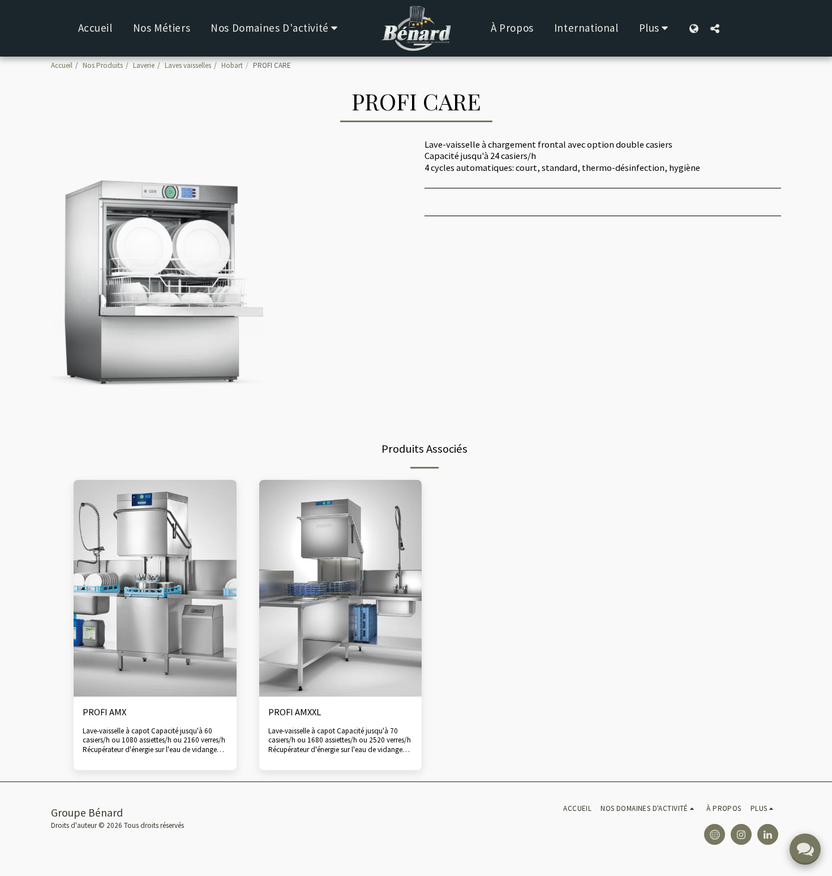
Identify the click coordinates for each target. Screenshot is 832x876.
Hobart (232, 65)
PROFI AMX (104, 712)
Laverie (144, 65)
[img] (155, 588)
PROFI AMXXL (294, 712)
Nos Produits (103, 65)
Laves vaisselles (188, 65)
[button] (276, 28)
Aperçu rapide (155, 669)
